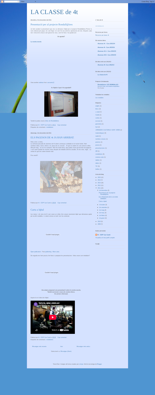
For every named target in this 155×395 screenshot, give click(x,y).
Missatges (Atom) (66, 351)
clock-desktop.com (99, 26)
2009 (99, 224)
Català (97, 115)
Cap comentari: (62, 125)
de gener (102, 218)
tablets (97, 160)
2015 (99, 177)
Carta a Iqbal (37, 209)
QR (96, 151)
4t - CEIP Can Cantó (104, 235)
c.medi (97, 112)
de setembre (103, 207)
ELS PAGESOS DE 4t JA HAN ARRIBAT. (52, 137)
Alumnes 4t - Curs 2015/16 (106, 47)
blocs (97, 109)
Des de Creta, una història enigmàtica (108, 86)
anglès (97, 106)
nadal (97, 136)
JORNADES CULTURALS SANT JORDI (107, 130)
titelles (97, 169)
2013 (99, 183)
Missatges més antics (83, 346)
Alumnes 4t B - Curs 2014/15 (107, 55)
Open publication (36, 251)
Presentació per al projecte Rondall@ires (52, 24)
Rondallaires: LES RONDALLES (108, 84)
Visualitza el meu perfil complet (105, 237)
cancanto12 (50, 82)
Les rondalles (99, 97)
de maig (102, 210)
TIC (96, 166)
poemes (97, 142)
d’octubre (102, 204)
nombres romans (100, 139)
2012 (99, 185)
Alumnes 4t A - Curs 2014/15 (107, 51)
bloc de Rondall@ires (52, 121)
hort (96, 127)
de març (102, 212)
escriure (97, 121)
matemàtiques (99, 133)
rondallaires (49, 127)
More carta (56, 251)
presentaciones (100, 148)
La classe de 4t (102, 74)
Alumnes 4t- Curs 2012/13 (106, 65)
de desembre (103, 190)
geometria (98, 124)
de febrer (102, 215)
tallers (97, 163)
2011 (99, 188)
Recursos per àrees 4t (102, 35)
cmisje (81, 364)
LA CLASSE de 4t (54, 11)
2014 (99, 180)
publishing (48, 251)
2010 (99, 221)
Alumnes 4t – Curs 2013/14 (106, 43)
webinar (41, 82)
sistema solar (99, 157)
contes (97, 118)
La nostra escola (36, 41)
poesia (97, 145)
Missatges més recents (39, 346)
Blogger (99, 364)
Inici (61, 346)
